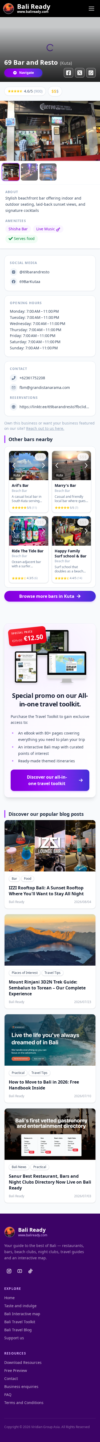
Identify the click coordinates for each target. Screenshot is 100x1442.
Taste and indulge (20, 1305)
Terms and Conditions (23, 1402)
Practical (18, 1072)
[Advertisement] (50, 612)
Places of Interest (25, 972)
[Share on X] (80, 73)
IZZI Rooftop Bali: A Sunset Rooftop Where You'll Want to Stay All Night (46, 891)
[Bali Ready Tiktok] (30, 1271)
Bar (14, 878)
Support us (14, 1337)
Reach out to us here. (45, 428)
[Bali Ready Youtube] (20, 1271)
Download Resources (23, 1362)
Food (27, 878)
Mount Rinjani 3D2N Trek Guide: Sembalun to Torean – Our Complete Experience (47, 988)
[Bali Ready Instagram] (9, 1271)
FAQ (7, 1394)
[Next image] (43, 465)
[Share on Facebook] (68, 73)
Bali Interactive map (22, 1313)
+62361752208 (32, 377)
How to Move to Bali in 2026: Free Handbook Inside (44, 1085)
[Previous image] (14, 465)
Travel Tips (53, 972)
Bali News (19, 1167)
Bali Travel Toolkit (19, 1321)
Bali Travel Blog (18, 1329)
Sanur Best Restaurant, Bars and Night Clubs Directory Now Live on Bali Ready (50, 1182)
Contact (11, 1378)
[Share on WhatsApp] (91, 73)
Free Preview (15, 1370)
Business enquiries (21, 1386)
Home (9, 1297)
